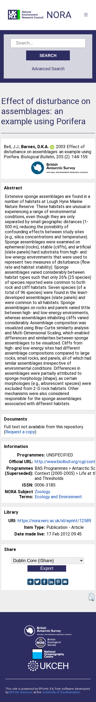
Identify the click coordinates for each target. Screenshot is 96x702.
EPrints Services (21, 692)
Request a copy (20, 431)
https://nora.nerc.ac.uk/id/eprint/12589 (54, 520)
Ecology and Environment (58, 496)
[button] (91, 597)
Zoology (42, 491)
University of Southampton (61, 692)
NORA (58, 15)
